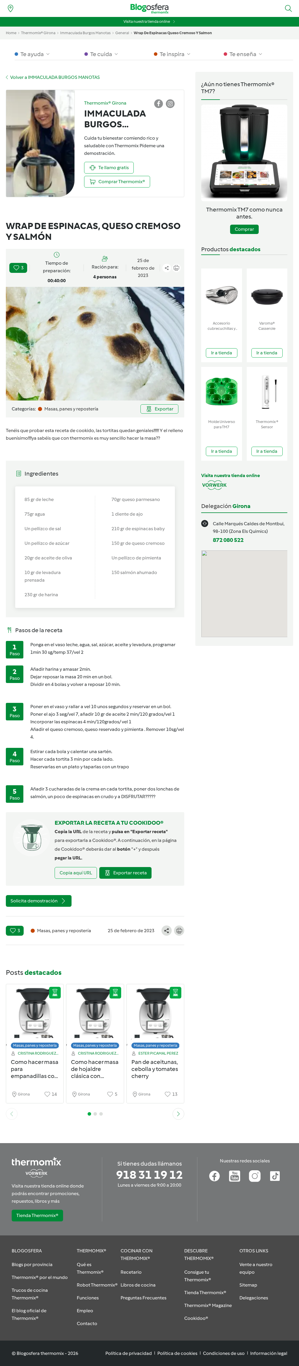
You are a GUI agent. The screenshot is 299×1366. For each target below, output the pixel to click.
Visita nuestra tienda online (147, 21)
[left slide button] (12, 1114)
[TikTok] (274, 1176)
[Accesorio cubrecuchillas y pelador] (221, 293)
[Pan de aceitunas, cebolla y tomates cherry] (155, 1018)
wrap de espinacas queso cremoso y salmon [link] (173, 33)
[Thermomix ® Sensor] (267, 392)
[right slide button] (178, 1114)
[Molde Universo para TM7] (221, 392)
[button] (288, 8)
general (122, 33)
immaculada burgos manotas (85, 33)
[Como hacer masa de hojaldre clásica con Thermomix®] (95, 1018)
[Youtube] (234, 1176)
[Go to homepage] (149, 8)
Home (11, 33)
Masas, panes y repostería (35, 1045)
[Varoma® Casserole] (267, 293)
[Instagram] (254, 1176)
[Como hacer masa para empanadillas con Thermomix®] (34, 1018)
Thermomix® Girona (38, 33)
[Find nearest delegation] (10, 8)
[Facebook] (214, 1176)
